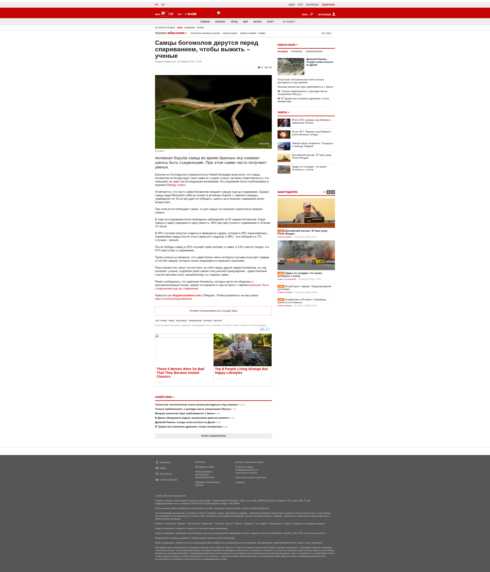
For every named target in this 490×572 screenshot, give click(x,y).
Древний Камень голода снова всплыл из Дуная (188, 422)
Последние (283, 51)
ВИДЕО (292, 4)
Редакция (240, 482)
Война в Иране (216, 33)
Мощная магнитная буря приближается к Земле (187, 413)
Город (234, 21)
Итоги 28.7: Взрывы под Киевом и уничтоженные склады (311, 133)
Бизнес (257, 21)
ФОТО (300, 4)
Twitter (163, 468)
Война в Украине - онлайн (252, 33)
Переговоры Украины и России (205, 33)
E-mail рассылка (168, 479)
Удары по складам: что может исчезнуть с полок (309, 168)
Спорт (270, 21)
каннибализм (195, 320)
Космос (200, 27)
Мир (245, 21)
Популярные (296, 51)
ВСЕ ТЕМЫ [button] (326, 33)
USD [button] (180, 14)
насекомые (181, 320)
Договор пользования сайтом (249, 462)
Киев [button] (157, 14)
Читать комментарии (213, 436)
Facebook (165, 462)
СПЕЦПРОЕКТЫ (328, 4)
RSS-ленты (166, 474)
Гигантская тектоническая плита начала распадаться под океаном (200, 404)
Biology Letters (176, 184)
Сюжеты (282, 112)
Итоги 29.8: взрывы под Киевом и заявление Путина (311, 121)
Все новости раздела (165, 27)
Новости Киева (285, 292)
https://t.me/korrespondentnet (173, 298)
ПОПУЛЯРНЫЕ (312, 4)
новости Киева (230, 33)
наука (171, 320)
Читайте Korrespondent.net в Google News (213, 310)
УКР (163, 4)
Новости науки (286, 45)
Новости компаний (287, 279)
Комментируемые (314, 51)
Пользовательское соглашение (250, 477)
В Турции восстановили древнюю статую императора (191, 426)
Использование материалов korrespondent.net (204, 474)
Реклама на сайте (205, 467)
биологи (218, 320)
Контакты (200, 462)
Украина (220, 21)
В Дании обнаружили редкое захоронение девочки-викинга (194, 417)
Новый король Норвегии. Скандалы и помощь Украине (312, 145)
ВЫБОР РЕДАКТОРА (288, 192)
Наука (180, 27)
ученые (163, 320)
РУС (156, 4)
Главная (205, 21)
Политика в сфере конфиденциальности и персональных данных (246, 470)
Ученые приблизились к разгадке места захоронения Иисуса (195, 409)
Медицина (190, 27)
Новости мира (284, 237)
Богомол (207, 320)
